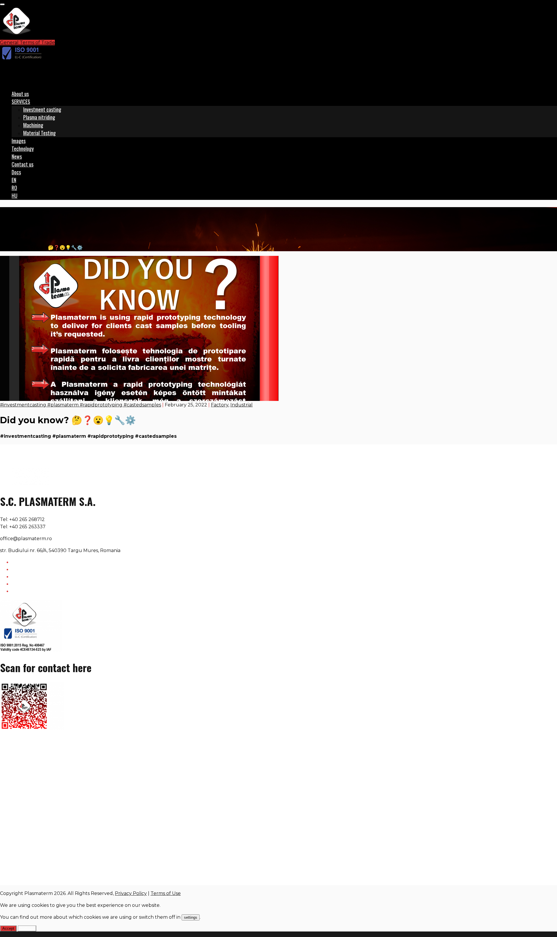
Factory (20, 240)
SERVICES (21, 101)
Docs (16, 172)
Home (19, 233)
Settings (27, 928)
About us (20, 93)
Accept (8, 928)
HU (14, 195)
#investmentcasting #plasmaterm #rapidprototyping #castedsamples (80, 405)
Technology (23, 148)
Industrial (241, 405)
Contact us (22, 164)
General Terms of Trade (27, 42)
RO (14, 187)
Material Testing (39, 133)
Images (19, 140)
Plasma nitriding (39, 117)
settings (190, 917)
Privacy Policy (131, 893)
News (17, 156)
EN (14, 180)
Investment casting (42, 109)
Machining (33, 125)
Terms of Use (166, 893)
